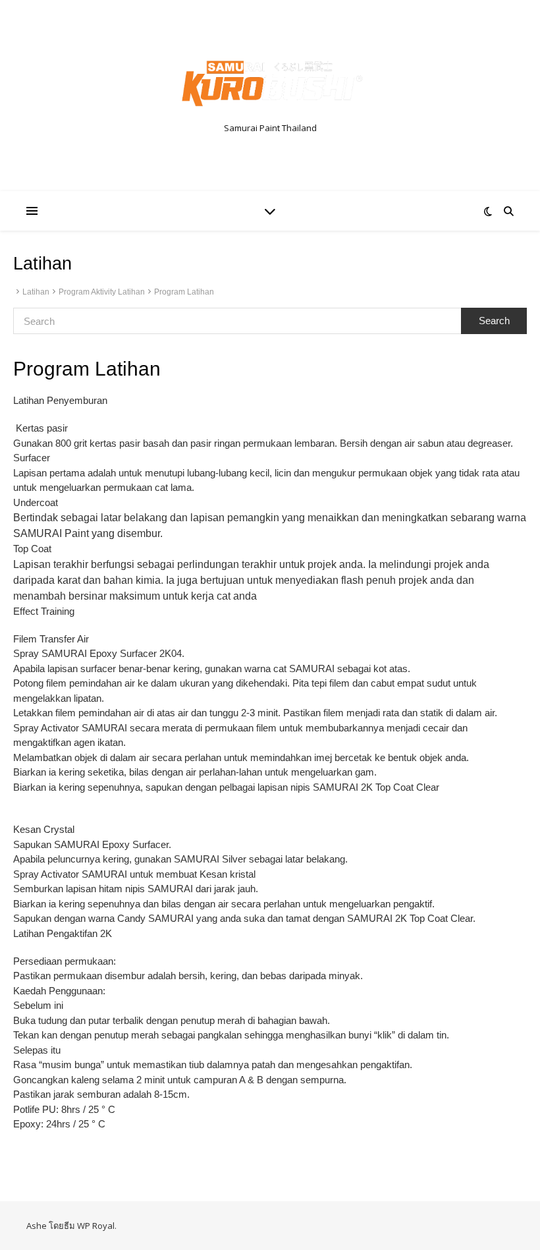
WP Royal (96, 1226)
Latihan (35, 292)
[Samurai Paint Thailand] (270, 84)
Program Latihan (184, 292)
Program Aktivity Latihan (102, 292)
